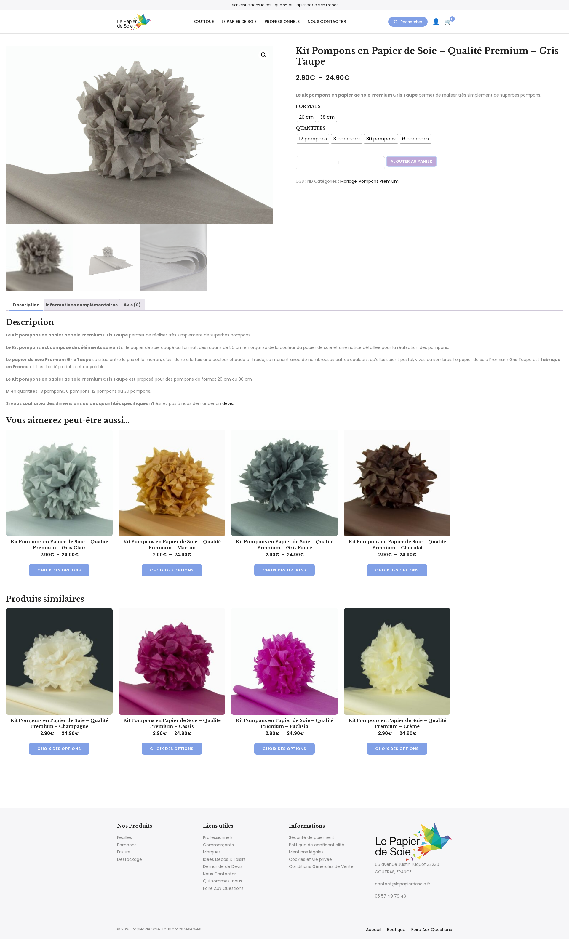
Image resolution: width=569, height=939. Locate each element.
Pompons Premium (379, 181)
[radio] (306, 117)
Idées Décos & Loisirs (224, 859)
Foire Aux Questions (223, 888)
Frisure (123, 852)
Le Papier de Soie (239, 21)
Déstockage (129, 859)
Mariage (348, 181)
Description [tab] (26, 305)
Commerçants (218, 845)
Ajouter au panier (412, 161)
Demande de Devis (222, 866)
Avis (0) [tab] (132, 305)
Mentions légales (306, 852)
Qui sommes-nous (222, 881)
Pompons (127, 845)
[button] (263, 55)
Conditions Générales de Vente (321, 866)
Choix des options (59, 570)
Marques (212, 852)
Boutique (203, 21)
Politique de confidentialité (316, 845)
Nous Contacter (327, 21)
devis (227, 403)
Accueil (373, 929)
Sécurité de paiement (311, 837)
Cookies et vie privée (310, 859)
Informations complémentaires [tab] (82, 305)
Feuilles (124, 837)
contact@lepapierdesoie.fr (402, 884)
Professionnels (282, 21)
